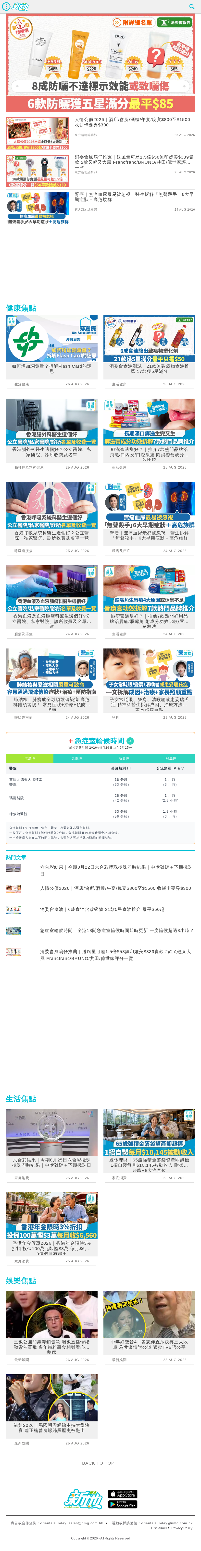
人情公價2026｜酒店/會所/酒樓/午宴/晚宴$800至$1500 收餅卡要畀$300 (115, 888)
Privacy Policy (181, 1528)
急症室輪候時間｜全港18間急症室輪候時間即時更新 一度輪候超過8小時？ (117, 930)
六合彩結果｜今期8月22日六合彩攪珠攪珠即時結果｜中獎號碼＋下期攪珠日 (116, 871)
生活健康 (21, 384)
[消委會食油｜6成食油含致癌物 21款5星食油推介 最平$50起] (13, 914)
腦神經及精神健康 (29, 467)
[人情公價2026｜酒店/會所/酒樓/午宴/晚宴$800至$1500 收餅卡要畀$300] (13, 893)
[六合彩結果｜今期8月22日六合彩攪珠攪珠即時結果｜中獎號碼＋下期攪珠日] (13, 872)
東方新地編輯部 (86, 135)
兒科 (115, 717)
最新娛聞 (21, 1360)
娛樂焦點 (21, 1281)
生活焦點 (21, 1099)
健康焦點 (21, 308)
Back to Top (98, 1463)
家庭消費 (21, 1178)
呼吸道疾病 (23, 551)
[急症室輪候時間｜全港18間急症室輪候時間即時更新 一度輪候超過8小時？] (13, 935)
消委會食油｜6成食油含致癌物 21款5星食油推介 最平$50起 (102, 909)
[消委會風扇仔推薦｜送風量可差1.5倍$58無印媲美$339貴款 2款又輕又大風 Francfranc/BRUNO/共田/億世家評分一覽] (13, 956)
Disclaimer (159, 1528)
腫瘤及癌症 (23, 634)
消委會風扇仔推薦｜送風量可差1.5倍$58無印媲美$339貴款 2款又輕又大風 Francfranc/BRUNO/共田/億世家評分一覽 (115, 955)
